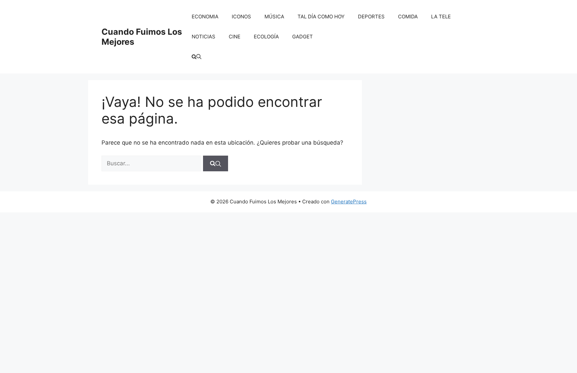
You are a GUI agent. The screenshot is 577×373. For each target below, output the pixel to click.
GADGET (302, 36)
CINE (234, 36)
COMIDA (408, 16)
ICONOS (241, 16)
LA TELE (441, 16)
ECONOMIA (205, 16)
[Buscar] (215, 164)
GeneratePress (349, 201)
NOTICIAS (203, 36)
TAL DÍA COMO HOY (321, 16)
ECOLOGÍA (266, 36)
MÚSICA (274, 16)
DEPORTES (371, 16)
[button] (196, 57)
